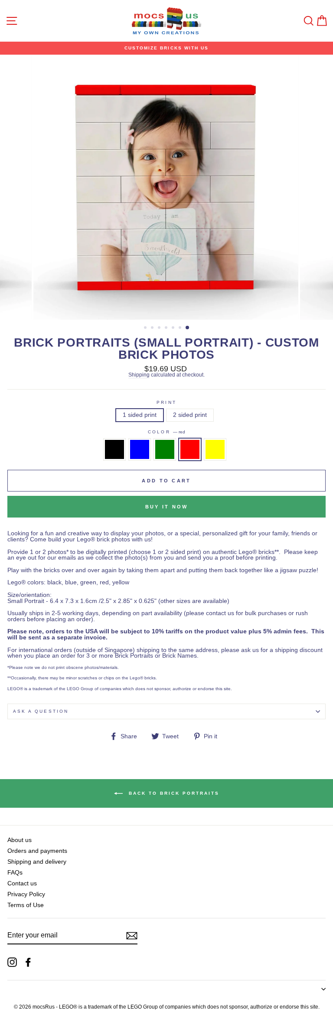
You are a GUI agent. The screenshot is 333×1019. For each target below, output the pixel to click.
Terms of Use (25, 905)
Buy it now (166, 506)
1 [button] (146, 328)
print (166, 402)
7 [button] (188, 328)
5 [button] (174, 328)
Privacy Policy (26, 894)
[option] (166, 48)
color (166, 432)
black (114, 449)
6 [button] (181, 328)
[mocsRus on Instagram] (12, 962)
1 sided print (140, 415)
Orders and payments (37, 851)
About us (19, 840)
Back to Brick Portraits (172, 793)
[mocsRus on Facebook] (28, 962)
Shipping (139, 375)
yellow (215, 449)
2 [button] (153, 328)
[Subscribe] (131, 936)
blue (139, 449)
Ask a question (41, 711)
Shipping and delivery (36, 861)
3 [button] (160, 328)
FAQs (15, 872)
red (190, 449)
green (165, 449)
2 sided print (190, 415)
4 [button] (167, 328)
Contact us (22, 883)
